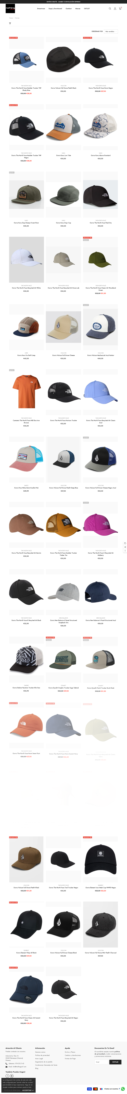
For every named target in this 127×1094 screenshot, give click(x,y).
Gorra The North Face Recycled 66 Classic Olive (100, 754)
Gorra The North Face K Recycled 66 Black (26, 620)
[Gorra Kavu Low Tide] (63, 127)
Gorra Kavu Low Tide (63, 155)
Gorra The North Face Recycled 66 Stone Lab (63, 288)
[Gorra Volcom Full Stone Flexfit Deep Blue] (63, 460)
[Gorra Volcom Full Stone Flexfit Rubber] (100, 792)
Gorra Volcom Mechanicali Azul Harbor (100, 355)
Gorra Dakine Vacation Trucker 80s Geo (26, 688)
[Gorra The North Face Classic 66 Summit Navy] (26, 990)
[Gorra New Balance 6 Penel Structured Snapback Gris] (63, 592)
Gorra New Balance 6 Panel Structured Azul (101, 620)
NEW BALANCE (63, 618)
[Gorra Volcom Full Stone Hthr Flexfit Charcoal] (100, 925)
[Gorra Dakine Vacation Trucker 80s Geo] (26, 659)
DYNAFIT (63, 685)
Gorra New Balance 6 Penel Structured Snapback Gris (63, 621)
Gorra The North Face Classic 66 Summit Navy (26, 1019)
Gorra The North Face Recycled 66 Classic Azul (100, 421)
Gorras (17, 18)
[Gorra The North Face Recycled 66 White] (26, 260)
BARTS (26, 485)
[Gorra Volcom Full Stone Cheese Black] (63, 925)
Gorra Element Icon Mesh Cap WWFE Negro (101, 888)
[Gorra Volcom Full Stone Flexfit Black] (63, 60)
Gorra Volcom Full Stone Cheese (63, 355)
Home (11, 18)
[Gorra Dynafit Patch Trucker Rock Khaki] (100, 659)
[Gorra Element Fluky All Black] (26, 925)
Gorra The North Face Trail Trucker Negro (63, 888)
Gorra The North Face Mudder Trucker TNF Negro (26, 156)
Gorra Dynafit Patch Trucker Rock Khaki (100, 688)
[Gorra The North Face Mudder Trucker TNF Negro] (26, 127)
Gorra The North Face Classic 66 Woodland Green (101, 289)
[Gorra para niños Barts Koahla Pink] (26, 460)
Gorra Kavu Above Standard (100, 155)
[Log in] (115, 8)
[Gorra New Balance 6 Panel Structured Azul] (100, 592)
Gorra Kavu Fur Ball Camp (26, 355)
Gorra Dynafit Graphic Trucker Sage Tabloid (63, 688)
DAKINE (26, 685)
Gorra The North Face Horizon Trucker (63, 420)
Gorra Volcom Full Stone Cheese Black (63, 953)
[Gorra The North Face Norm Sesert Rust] (26, 725)
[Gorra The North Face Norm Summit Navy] (63, 725)
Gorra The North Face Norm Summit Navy (63, 753)
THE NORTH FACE (26, 86)
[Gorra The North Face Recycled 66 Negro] (63, 990)
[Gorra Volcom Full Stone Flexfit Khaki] (26, 859)
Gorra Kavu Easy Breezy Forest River (26, 223)
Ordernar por (97, 31)
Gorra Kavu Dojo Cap (63, 223)
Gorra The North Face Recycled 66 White (26, 288)
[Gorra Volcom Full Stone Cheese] (63, 327)
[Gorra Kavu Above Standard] (100, 127)
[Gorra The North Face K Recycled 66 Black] (26, 592)
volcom (63, 86)
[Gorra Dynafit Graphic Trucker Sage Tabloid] (63, 659)
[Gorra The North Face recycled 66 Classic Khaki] (26, 792)
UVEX (26, 353)
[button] (111, 31)
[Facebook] (7, 1076)
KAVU (63, 153)
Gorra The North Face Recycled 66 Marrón (26, 553)
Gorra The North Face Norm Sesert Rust (26, 753)
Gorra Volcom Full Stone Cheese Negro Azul (100, 488)
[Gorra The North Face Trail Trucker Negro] (63, 859)
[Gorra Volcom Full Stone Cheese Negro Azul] (100, 460)
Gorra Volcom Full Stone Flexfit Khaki (26, 888)
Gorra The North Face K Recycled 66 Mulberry (100, 554)
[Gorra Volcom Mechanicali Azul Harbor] (100, 327)
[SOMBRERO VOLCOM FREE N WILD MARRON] (63, 792)
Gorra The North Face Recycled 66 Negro (63, 1018)
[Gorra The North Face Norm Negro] (100, 60)
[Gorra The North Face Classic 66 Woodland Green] (100, 260)
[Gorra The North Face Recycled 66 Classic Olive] (100, 725)
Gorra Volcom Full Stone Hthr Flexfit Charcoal (100, 953)
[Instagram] (11, 1076)
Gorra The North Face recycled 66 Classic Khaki (26, 821)
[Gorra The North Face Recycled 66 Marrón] (26, 525)
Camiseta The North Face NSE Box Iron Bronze (26, 421)
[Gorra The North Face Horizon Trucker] (63, 392)
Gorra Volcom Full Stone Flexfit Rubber (100, 820)
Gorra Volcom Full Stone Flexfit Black (63, 88)
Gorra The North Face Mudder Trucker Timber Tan (63, 554)
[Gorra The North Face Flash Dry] (100, 195)
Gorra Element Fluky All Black (26, 953)
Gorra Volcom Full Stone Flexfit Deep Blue (63, 488)
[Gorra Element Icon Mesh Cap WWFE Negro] (100, 859)
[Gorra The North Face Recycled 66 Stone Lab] (63, 260)
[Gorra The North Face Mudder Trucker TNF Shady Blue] (26, 60)
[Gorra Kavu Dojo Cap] (63, 195)
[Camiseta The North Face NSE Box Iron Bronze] (26, 392)
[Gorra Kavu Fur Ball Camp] (26, 327)
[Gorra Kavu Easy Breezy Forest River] (26, 195)
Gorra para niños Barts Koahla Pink (26, 488)
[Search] (110, 8)
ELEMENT (100, 885)
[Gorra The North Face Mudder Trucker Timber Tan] (63, 525)
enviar (115, 1062)
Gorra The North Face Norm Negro (101, 88)
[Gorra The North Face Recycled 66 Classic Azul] (100, 392)
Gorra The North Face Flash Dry (101, 223)
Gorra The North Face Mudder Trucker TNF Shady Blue (26, 89)
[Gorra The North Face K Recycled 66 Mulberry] (100, 525)
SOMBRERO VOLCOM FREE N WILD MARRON (63, 820)
